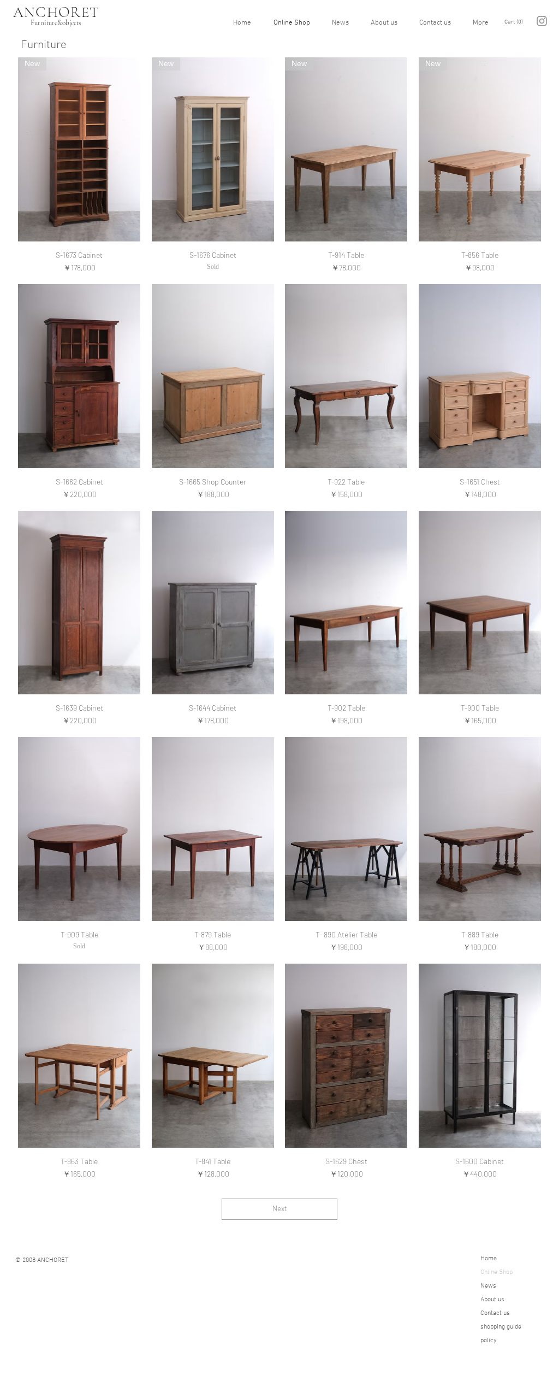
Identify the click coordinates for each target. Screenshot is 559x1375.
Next (279, 1209)
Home (488, 1258)
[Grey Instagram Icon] (542, 21)
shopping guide (500, 1327)
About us (492, 1299)
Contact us (495, 1313)
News (488, 1286)
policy (488, 1340)
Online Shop (496, 1272)
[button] (515, 21)
